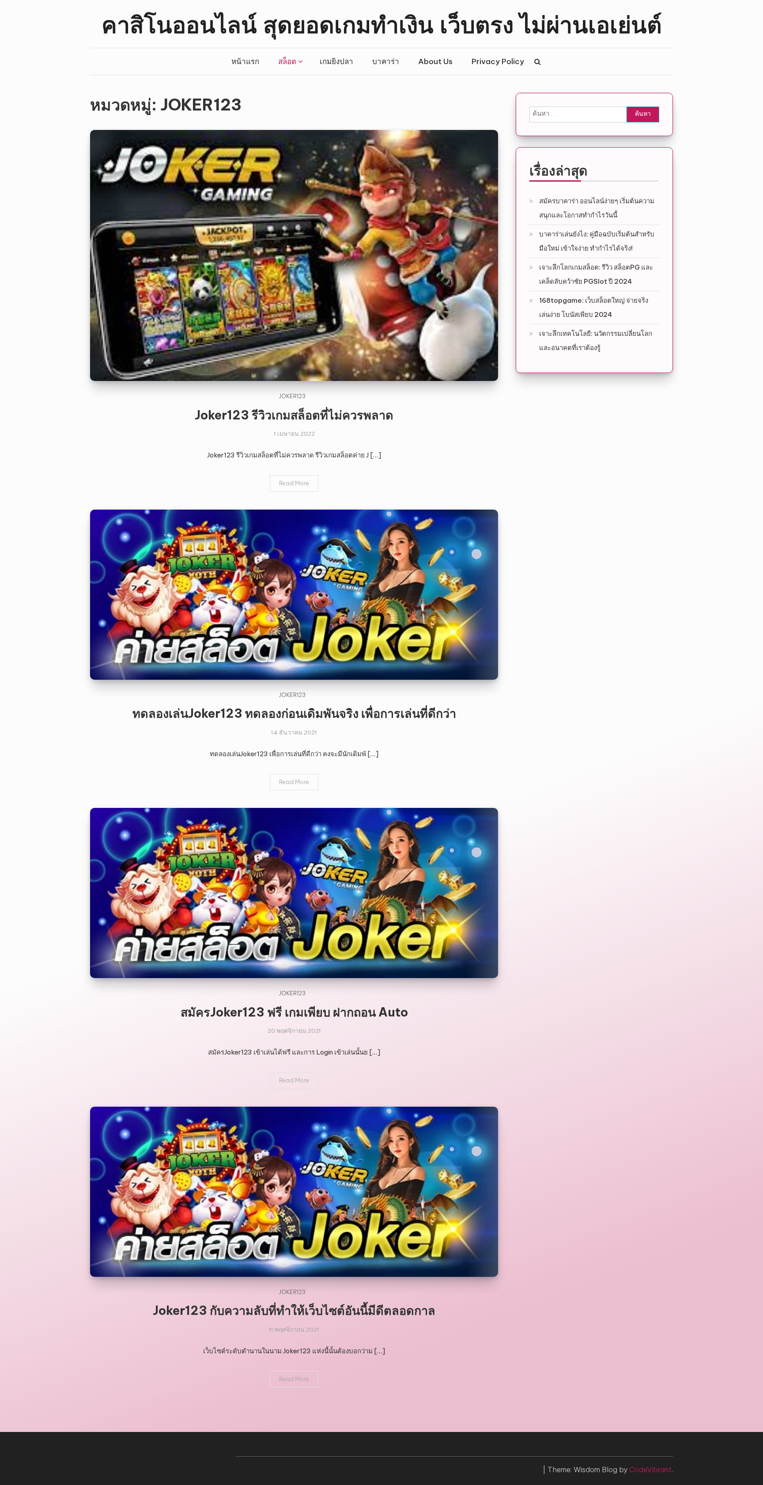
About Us (435, 61)
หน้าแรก (245, 61)
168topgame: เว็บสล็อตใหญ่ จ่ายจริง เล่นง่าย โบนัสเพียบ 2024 (593, 307)
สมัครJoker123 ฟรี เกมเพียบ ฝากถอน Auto (294, 1012)
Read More (294, 483)
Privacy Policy (498, 61)
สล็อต (287, 61)
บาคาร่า (385, 61)
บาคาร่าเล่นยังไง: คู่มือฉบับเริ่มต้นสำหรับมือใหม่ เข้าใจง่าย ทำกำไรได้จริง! (596, 241)
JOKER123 (292, 396)
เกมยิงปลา (336, 61)
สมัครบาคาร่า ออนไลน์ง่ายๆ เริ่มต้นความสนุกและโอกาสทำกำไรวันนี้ (596, 208)
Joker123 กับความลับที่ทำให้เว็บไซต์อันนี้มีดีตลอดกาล (294, 1310)
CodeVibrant (650, 1469)
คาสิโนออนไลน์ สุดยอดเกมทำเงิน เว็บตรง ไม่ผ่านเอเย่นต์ (382, 23)
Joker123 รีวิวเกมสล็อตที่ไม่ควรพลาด (294, 415)
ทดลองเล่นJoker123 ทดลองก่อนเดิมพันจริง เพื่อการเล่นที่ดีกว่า (294, 713)
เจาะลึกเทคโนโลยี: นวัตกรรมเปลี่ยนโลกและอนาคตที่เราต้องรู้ (595, 340)
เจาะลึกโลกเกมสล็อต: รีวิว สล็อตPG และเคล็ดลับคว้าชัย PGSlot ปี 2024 (596, 274)
